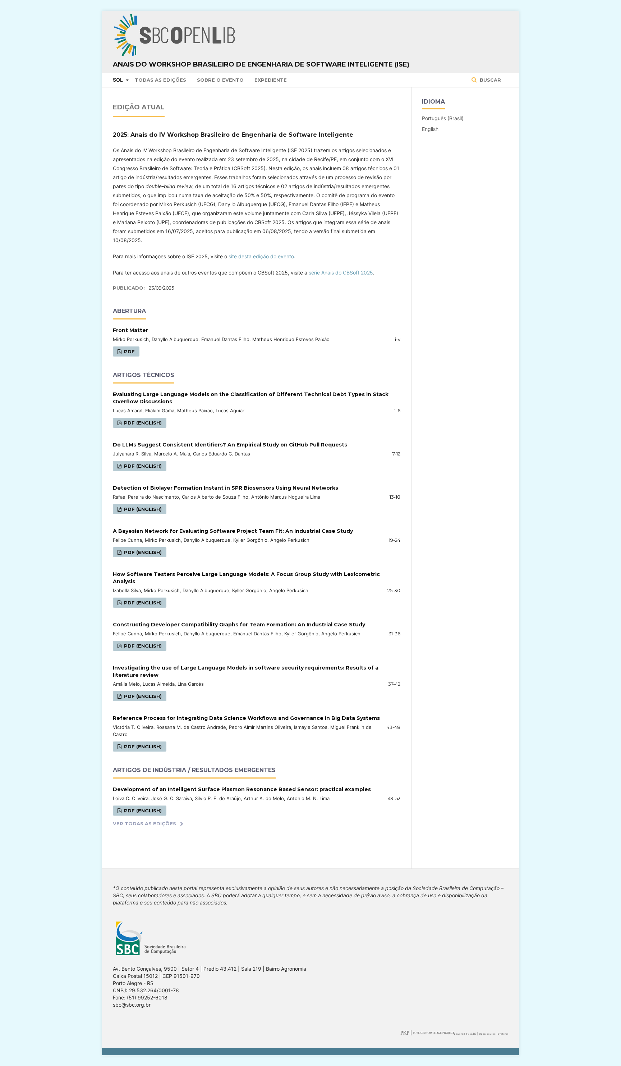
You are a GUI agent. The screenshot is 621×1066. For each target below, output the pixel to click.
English (430, 129)
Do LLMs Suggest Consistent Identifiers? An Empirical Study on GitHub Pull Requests (230, 444)
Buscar (489, 80)
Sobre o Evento (220, 80)
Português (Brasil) (443, 118)
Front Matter (130, 330)
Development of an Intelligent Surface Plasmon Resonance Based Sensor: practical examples (242, 789)
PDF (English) (142, 423)
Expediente (270, 80)
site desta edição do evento (261, 256)
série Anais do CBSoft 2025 (341, 272)
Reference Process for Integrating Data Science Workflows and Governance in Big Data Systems (246, 718)
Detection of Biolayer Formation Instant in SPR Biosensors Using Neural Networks (225, 488)
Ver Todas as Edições (144, 823)
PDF (129, 351)
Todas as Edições (160, 80)
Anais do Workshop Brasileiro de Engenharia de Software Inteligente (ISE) (261, 64)
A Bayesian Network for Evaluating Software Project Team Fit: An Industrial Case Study (233, 531)
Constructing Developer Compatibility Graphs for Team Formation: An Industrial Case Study (239, 624)
